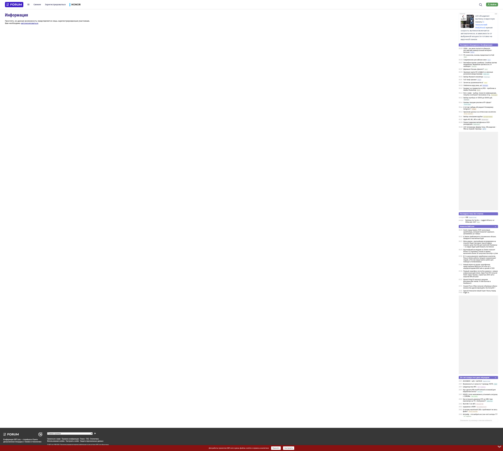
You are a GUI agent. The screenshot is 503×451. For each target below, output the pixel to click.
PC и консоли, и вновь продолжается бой (478, 55)
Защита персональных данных (91, 441)
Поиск (82, 439)
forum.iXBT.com (96, 445)
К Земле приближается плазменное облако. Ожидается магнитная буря (479, 237)
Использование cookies (56, 441)
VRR (466, 217)
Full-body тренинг (470, 80)
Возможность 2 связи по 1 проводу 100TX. (478, 384)
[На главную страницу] (14, 4)
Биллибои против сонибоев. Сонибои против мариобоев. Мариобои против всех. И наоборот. (480, 64)
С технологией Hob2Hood (481, 25)
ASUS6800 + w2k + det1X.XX (472, 381)
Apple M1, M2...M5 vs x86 (472, 119)
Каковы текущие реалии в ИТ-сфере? (477, 102)
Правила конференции (70, 439)
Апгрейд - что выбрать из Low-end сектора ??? (480, 414)
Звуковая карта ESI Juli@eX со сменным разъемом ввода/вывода (478, 73)
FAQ (87, 439)
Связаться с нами (54, 439)
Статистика (94, 439)
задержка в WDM (469, 407)
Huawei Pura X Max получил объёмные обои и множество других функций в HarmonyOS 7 (480, 287)
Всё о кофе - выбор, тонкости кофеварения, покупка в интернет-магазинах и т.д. (479, 94)
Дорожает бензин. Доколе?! (473, 69)
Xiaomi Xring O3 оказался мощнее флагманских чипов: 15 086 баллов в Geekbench (477, 281)
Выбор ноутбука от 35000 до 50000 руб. (478, 98)
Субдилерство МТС (470, 387)
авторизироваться (29, 23)
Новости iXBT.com (467, 226)
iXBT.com (51, 445)
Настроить (288, 448)
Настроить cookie (72, 441)
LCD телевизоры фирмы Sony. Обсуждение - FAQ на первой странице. (479, 128)
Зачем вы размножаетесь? (473, 82)
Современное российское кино (475, 60)
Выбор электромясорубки (473, 117)
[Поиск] (481, 4)
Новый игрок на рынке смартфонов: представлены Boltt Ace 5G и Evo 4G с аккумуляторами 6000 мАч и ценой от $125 (478, 266)
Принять (275, 448)
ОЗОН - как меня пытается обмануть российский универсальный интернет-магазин (477, 50)
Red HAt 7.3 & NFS (469, 404)
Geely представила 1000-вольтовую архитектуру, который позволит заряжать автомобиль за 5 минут (478, 232)
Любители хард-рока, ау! (472, 85)
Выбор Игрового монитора (473, 77)
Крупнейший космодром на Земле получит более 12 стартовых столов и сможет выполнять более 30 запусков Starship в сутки (480, 251)
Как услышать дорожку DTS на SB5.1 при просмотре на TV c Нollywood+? (478, 400)
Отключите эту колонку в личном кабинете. (476, 420)
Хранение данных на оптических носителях (479, 112)
